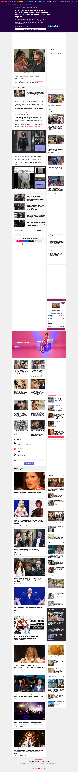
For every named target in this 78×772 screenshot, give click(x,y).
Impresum (26, 765)
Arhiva (49, 765)
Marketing (22, 765)
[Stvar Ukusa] (56, 763)
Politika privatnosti (54, 765)
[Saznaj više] (63, 475)
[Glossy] (34, 763)
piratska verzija (26, 76)
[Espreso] (24, 763)
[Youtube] (56, 53)
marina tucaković (17, 234)
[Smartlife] (42, 763)
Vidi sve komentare (29, 463)
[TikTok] (58, 53)
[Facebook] (49, 53)
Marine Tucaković (39, 81)
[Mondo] (4, 1)
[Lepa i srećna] (38, 763)
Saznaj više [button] (17, 346)
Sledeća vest (39, 230)
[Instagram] (51, 53)
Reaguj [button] (50, 111)
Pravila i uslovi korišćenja (36, 765)
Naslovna (16, 7)
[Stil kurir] (31, 763)
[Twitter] (54, 53)
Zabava (20, 7)
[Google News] (61, 53)
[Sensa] (47, 763)
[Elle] (28, 763)
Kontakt (30, 765)
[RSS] (63, 53)
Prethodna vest (20, 230)
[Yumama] (51, 763)
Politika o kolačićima (44, 765)
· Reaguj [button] (52, 152)
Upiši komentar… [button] (20, 460)
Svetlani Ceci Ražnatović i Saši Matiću (31, 126)
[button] (45, 26)
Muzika (24, 7)
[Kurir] (21, 763)
